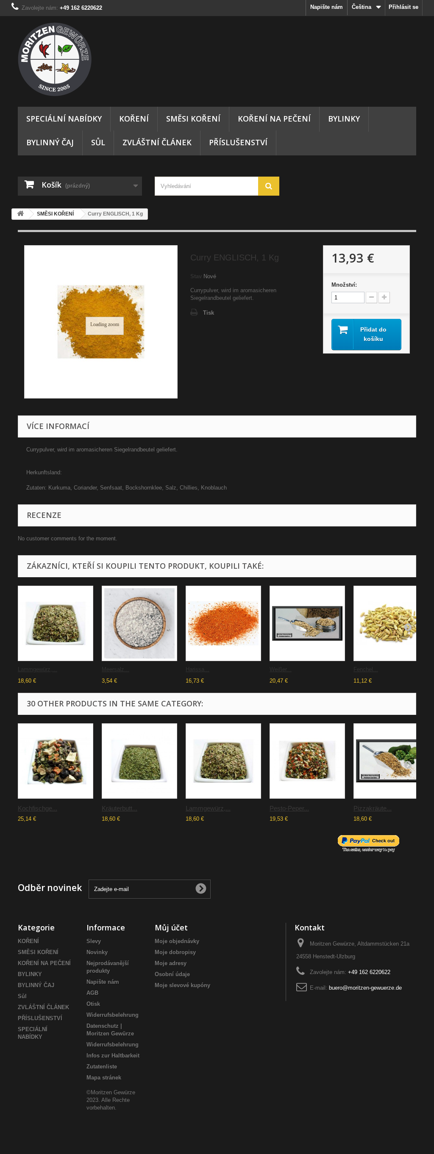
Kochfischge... (37, 808)
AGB (92, 993)
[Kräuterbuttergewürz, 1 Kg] (139, 761)
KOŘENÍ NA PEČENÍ (274, 118)
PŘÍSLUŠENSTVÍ (238, 142)
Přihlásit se (403, 7)
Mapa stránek (103, 1077)
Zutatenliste (101, 1066)
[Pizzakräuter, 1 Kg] (391, 761)
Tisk (208, 313)
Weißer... (281, 669)
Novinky (97, 952)
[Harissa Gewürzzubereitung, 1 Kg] (223, 623)
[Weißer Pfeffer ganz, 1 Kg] (307, 623)
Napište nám (326, 7)
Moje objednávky (177, 941)
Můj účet (171, 927)
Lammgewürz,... (37, 669)
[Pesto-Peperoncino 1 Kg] (307, 761)
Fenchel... (365, 669)
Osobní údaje (172, 974)
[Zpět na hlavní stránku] (20, 214)
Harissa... (197, 669)
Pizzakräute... (372, 808)
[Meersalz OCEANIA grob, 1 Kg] (139, 623)
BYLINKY (344, 118)
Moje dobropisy (175, 952)
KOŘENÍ (134, 118)
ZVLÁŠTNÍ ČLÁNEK (157, 142)
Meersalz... (115, 669)
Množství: (344, 285)
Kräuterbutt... (119, 808)
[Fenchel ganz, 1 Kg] (391, 623)
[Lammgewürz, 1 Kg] (55, 623)
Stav (196, 276)
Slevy (93, 941)
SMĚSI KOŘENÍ (193, 118)
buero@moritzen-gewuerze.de (365, 988)
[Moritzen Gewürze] (80, 59)
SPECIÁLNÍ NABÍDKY (64, 118)
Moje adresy (170, 963)
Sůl (98, 142)
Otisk (93, 1004)
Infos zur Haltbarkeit (112, 1055)
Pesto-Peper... (289, 808)
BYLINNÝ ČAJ (50, 142)
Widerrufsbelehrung (112, 1015)
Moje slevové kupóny (182, 985)
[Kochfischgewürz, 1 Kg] (55, 761)
